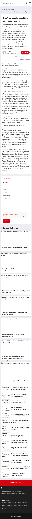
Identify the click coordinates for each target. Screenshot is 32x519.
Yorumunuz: (6, 196)
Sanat (4, 506)
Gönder (6, 221)
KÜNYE (4, 509)
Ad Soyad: (6, 182)
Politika (9, 506)
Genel (4, 503)
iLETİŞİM (24, 506)
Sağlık (9, 503)
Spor (19, 506)
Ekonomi (24, 503)
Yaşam (15, 506)
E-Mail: (4, 189)
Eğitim (19, 503)
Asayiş (14, 503)
